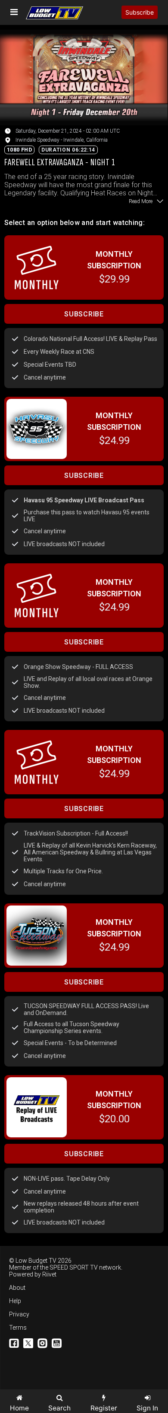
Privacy (19, 1314)
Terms (18, 1327)
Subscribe (139, 12)
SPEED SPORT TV (74, 1267)
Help (15, 1301)
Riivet (49, 1274)
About (17, 1287)
